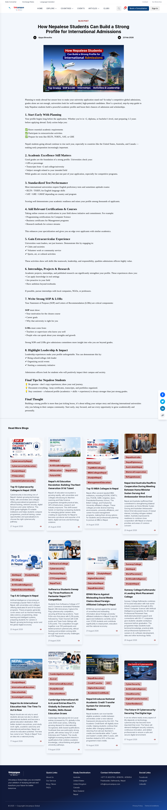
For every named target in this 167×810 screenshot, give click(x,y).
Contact (145, 2)
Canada (76, 787)
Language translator (47, 2)
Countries (66, 8)
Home (40, 8)
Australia (76, 777)
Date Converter (11, 2)
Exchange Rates (28, 2)
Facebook (143, 777)
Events (81, 8)
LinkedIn (142, 784)
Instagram (143, 781)
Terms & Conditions (152, 806)
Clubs (106, 8)
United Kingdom (79, 784)
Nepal (75, 794)
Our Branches (157, 2)
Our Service (51, 781)
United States (78, 781)
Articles (93, 8)
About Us (50, 777)
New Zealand (78, 791)
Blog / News (51, 784)
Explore (50, 8)
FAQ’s (48, 787)
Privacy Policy (138, 806)
